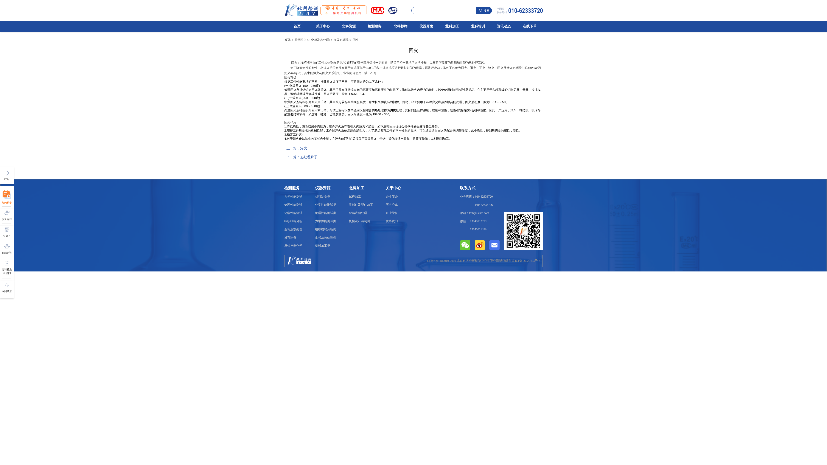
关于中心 (323, 26)
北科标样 (400, 26)
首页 (297, 26)
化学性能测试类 (325, 204)
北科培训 (478, 26)
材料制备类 (322, 196)
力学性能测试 (293, 196)
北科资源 (349, 26)
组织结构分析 (293, 221)
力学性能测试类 (325, 221)
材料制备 (290, 237)
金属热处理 (340, 40)
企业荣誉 (392, 213)
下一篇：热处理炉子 (301, 157)
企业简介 (392, 196)
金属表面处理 (358, 213)
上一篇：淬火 (296, 148)
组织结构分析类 (325, 229)
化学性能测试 (293, 213)
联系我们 (392, 221)
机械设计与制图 (359, 221)
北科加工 (452, 26)
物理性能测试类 (325, 213)
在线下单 (530, 26)
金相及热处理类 (325, 237)
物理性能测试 (293, 204)
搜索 (486, 10)
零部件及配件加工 (361, 204)
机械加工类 (322, 245)
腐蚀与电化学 (293, 245)
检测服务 (375, 26)
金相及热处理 (320, 40)
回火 (356, 40)
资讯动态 (504, 26)
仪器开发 (426, 26)
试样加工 (355, 196)
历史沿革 (392, 204)
